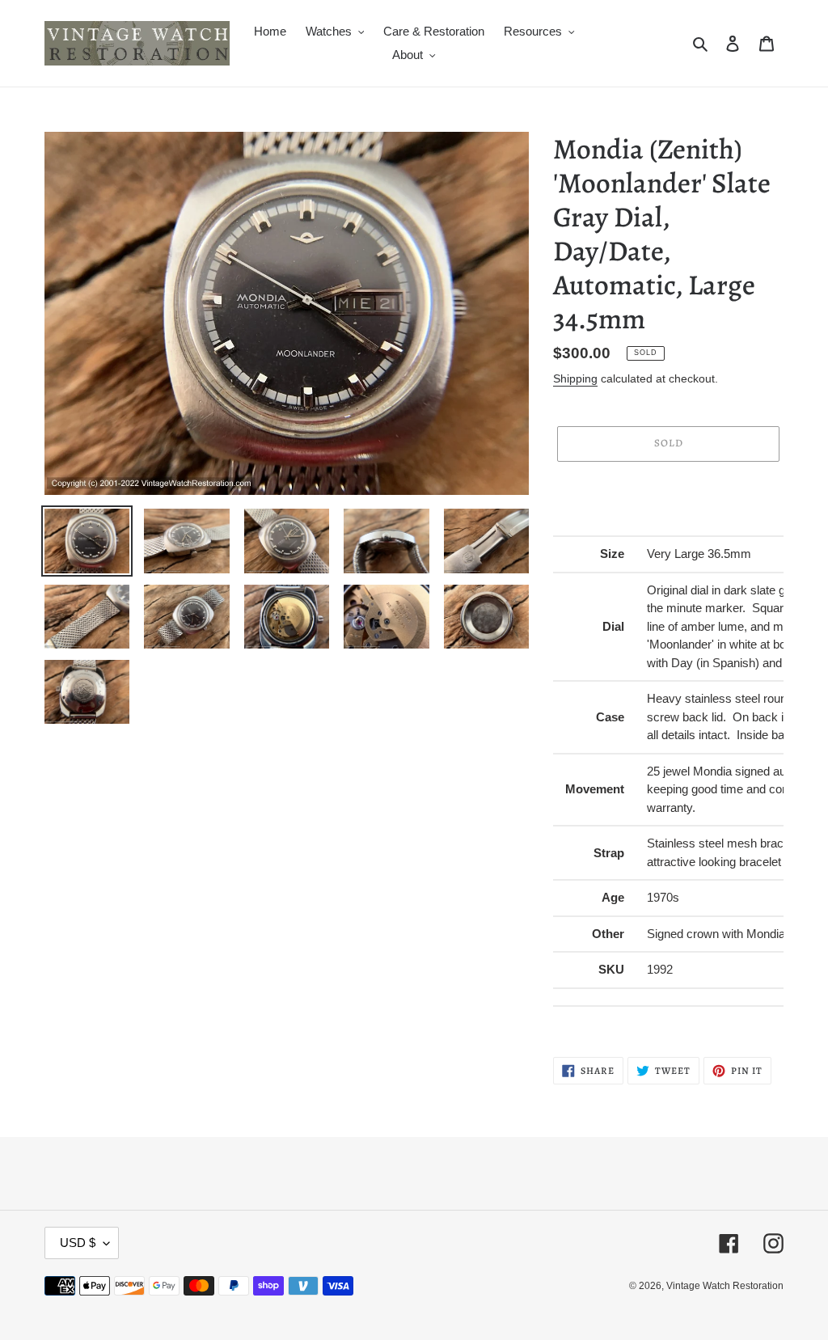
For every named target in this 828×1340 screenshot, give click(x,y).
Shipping (575, 378)
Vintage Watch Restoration (725, 1285)
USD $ (77, 1242)
